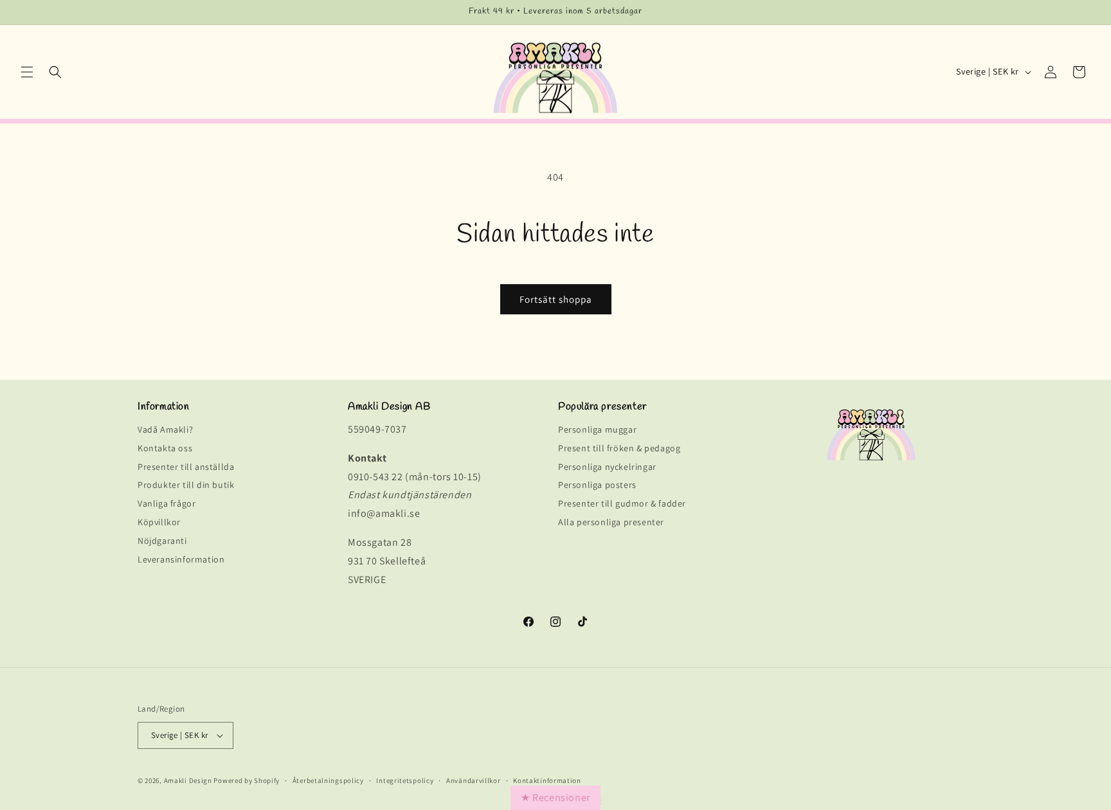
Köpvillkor (159, 522)
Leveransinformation (181, 559)
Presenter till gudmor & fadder (622, 504)
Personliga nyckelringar (607, 467)
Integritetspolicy (404, 780)
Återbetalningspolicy (328, 780)
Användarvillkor (473, 780)
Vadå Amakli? (165, 431)
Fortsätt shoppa (555, 299)
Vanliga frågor (166, 504)
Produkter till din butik (186, 485)
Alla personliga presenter (611, 522)
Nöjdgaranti (162, 541)
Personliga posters (597, 485)
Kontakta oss (165, 448)
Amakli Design (188, 780)
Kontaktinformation (547, 780)
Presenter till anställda (186, 467)
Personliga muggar (597, 431)
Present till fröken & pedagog (619, 448)
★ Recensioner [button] (555, 797)
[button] (27, 72)
